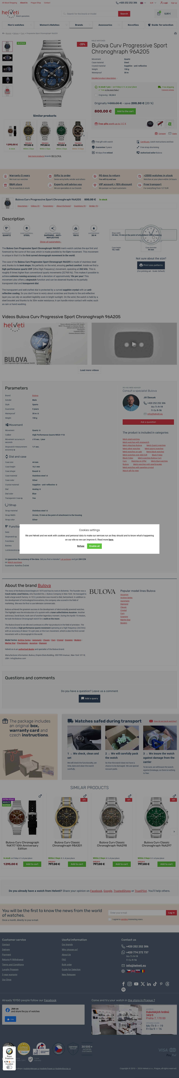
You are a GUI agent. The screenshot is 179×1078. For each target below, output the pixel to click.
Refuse (80, 546)
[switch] (9, 1067)
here (111, 539)
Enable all (94, 546)
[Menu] (14, 1048)
